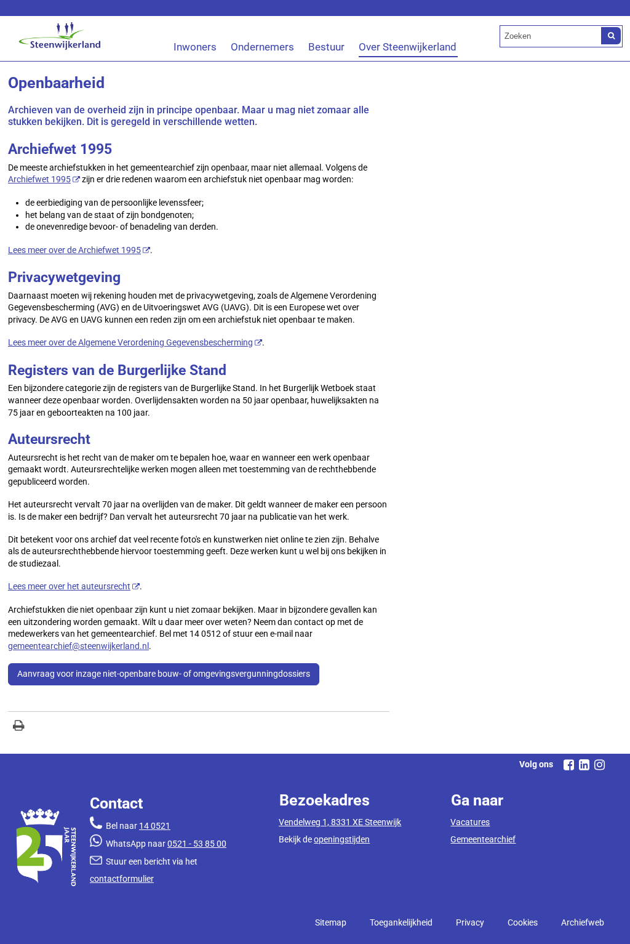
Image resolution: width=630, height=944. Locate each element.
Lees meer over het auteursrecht (69, 586)
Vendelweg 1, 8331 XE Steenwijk (340, 822)
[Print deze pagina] (18, 727)
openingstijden (342, 839)
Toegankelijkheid (401, 922)
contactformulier (122, 879)
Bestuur (326, 47)
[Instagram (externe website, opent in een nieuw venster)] (599, 765)
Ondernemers (262, 47)
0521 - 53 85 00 (196, 844)
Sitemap (330, 922)
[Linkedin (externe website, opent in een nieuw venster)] (584, 765)
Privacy (470, 922)
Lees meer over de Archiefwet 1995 (74, 250)
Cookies (523, 922)
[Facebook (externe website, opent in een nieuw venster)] (568, 765)
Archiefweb (582, 922)
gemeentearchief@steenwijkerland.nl (78, 646)
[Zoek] (611, 35)
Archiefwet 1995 (39, 179)
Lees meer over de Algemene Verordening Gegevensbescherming (130, 342)
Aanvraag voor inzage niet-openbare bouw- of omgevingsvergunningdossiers (163, 674)
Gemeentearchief (483, 839)
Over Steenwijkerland (408, 47)
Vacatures (470, 822)
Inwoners (195, 47)
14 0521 (154, 826)
